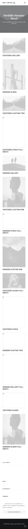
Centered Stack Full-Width (13, 151)
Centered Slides (10, 410)
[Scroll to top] (25, 526)
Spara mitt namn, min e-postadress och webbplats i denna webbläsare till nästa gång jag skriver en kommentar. (13, 505)
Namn (4, 481)
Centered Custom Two (14, 113)
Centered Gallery (11, 55)
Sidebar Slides (10, 92)
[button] (24, 2)
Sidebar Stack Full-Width (12, 232)
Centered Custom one (13, 210)
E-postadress (6, 488)
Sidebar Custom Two (13, 350)
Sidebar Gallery (10, 173)
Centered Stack (10, 329)
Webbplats (5, 496)
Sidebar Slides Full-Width (12, 448)
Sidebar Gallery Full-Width (13, 388)
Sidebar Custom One (12, 269)
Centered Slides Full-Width (13, 292)
